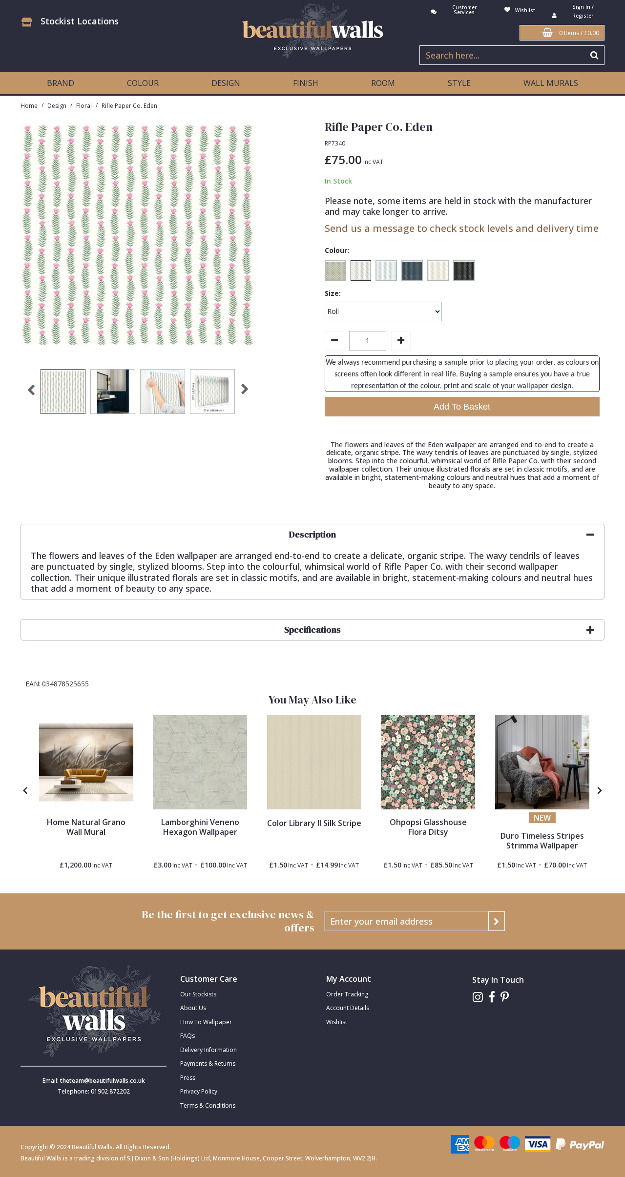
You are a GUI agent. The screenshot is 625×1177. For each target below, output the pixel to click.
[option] (63, 394)
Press (187, 1077)
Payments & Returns (207, 1063)
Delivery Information (208, 1049)
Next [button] (245, 394)
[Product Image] (200, 762)
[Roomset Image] (86, 762)
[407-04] (542, 762)
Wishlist (336, 1022)
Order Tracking (347, 994)
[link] (477, 997)
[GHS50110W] (428, 762)
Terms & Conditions (207, 1105)
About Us (193, 1008)
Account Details (347, 1008)
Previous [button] (31, 394)
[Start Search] (594, 55)
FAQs (187, 1035)
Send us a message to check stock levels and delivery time (462, 228)
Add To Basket (462, 407)
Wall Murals (550, 83)
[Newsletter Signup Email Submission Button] (496, 921)
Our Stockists (198, 994)
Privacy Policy (198, 1091)
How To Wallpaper (206, 1022)
